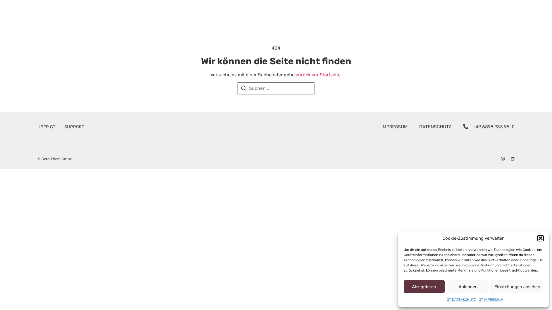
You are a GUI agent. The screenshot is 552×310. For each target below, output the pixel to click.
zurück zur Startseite (318, 75)
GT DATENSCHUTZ (461, 300)
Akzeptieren (424, 286)
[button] (540, 238)
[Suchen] (243, 89)
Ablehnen (468, 286)
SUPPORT (74, 126)
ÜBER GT (46, 126)
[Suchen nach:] (276, 88)
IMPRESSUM (395, 126)
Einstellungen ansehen (517, 286)
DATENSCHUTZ (435, 126)
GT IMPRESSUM (491, 300)
